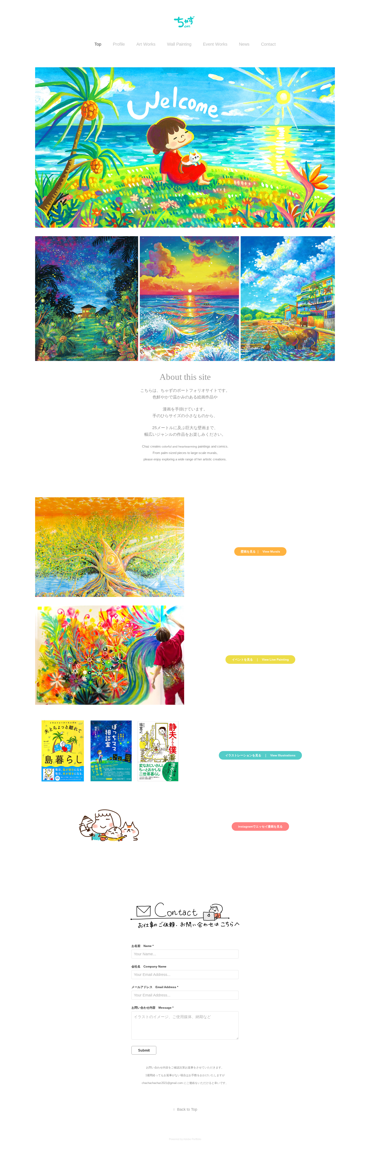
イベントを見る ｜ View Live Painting (260, 659)
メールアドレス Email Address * (154, 987)
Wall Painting (179, 44)
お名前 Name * (142, 945)
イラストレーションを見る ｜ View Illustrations (260, 755)
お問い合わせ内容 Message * (152, 1007)
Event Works (215, 44)
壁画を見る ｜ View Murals (260, 551)
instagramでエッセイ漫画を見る (260, 826)
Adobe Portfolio (192, 1139)
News (244, 44)
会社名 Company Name (148, 966)
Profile (119, 44)
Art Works (145, 44)
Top (97, 44)
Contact (268, 44)
